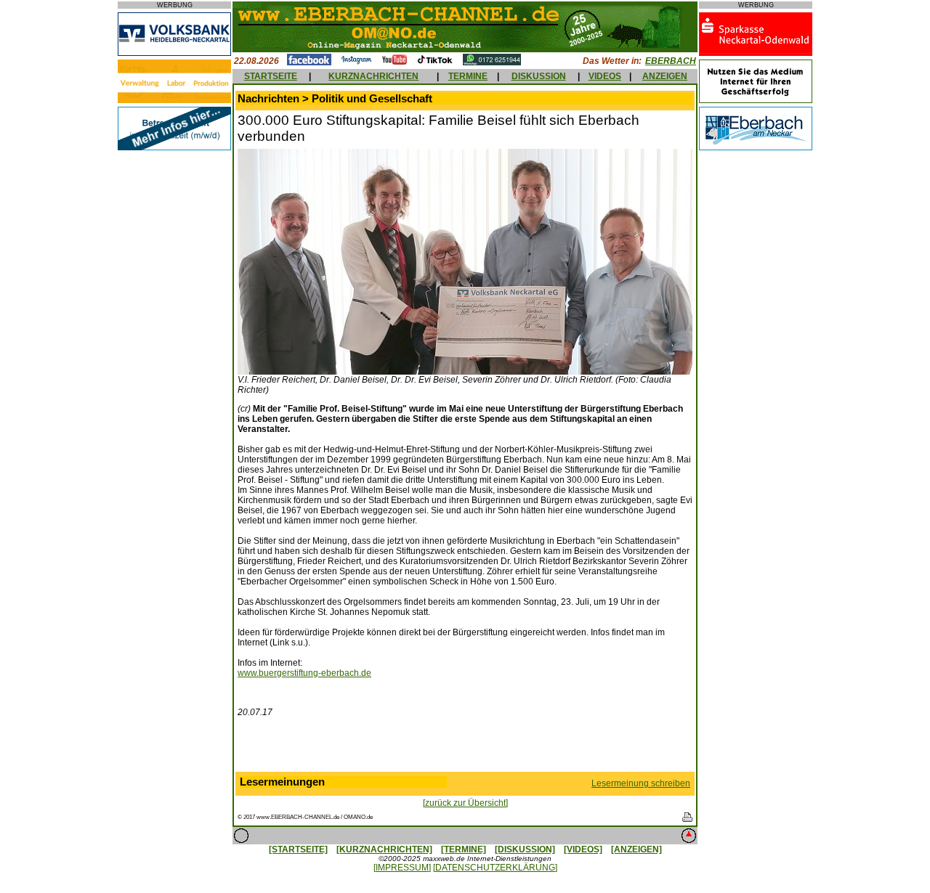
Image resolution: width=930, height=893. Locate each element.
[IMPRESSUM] (402, 868)
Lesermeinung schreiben (640, 783)
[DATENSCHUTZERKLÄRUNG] (495, 868)
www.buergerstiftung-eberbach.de (304, 673)
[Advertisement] (465, 748)
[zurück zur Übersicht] (465, 803)
